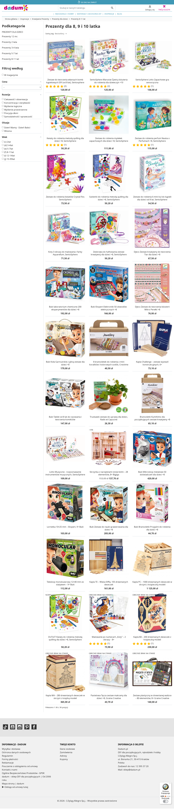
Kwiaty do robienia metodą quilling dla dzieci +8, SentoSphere (65, 139)
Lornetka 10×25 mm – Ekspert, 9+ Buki (65, 526)
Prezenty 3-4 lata (10, 47)
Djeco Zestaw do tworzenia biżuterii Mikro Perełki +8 (152, 308)
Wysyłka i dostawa (11, 748)
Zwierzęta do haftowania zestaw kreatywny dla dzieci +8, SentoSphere (109, 253)
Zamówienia (66, 752)
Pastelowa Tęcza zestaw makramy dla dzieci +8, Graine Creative (109, 697)
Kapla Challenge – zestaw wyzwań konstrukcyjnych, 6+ (152, 363)
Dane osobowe (67, 748)
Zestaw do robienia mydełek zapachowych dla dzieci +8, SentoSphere (108, 139)
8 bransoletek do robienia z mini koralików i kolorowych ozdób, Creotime (108, 363)
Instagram (19, 726)
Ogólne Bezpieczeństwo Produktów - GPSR (23, 773)
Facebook (34, 726)
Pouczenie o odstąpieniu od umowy (20, 766)
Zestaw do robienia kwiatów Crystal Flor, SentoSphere (65, 198)
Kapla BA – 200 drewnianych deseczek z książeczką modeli (152, 638)
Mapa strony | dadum (13, 783)
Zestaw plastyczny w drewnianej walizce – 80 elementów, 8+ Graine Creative (152, 697)
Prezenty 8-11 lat (10, 58)
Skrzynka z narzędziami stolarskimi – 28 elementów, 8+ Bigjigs (109, 473)
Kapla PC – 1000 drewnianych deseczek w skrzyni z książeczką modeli (152, 583)
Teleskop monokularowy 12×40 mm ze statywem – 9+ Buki (65, 583)
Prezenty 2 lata (9, 42)
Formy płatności (10, 759)
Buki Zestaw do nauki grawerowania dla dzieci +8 (109, 528)
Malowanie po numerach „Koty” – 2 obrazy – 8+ (109, 638)
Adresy (63, 755)
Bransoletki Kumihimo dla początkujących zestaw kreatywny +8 (152, 418)
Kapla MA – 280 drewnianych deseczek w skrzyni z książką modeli (65, 697)
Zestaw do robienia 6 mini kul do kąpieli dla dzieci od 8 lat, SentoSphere (152, 198)
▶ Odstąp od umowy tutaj (15, 787)
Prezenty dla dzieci (12, 32)
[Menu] (169, 783)
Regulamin (7, 755)
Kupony (64, 759)
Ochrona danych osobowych (16, 752)
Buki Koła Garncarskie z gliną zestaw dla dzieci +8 (65, 363)
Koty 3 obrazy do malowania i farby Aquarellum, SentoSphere (65, 253)
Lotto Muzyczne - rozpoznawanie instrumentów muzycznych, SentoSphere (65, 473)
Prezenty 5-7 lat (10, 53)
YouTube (12, 726)
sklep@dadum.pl (131, 769)
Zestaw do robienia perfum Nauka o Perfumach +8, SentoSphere (152, 139)
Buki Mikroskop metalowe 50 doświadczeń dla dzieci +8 (152, 473)
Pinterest (26, 726)
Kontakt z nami (9, 769)
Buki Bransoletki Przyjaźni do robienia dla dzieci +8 (152, 528)
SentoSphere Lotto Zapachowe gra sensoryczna (152, 81)
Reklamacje (8, 762)
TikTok (5, 726)
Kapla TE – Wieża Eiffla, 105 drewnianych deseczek (108, 583)
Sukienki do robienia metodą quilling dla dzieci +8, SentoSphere (108, 198)
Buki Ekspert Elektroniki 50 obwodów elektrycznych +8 (109, 308)
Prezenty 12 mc (10, 36)
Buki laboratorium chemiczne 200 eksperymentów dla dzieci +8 (65, 308)
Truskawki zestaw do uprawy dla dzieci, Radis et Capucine (109, 418)
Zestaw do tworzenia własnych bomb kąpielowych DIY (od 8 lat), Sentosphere (65, 81)
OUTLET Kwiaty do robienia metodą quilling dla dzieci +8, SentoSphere (65, 638)
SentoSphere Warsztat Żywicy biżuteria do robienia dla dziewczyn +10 (109, 81)
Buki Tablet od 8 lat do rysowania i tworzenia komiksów (65, 418)
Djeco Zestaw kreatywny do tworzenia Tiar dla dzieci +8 (152, 253)
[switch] (165, 801)
